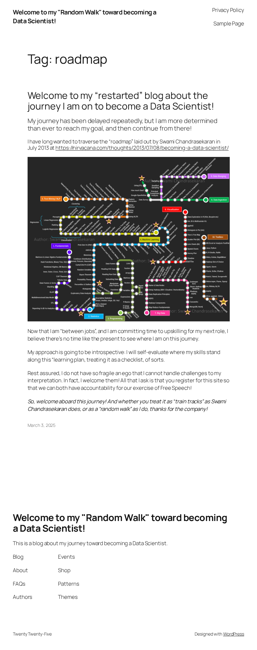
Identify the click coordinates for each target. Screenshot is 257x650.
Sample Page (228, 23)
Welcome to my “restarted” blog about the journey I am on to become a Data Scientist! (121, 100)
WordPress (233, 634)
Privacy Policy (228, 9)
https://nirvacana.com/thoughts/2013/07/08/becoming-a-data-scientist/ (141, 147)
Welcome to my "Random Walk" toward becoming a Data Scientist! (120, 523)
